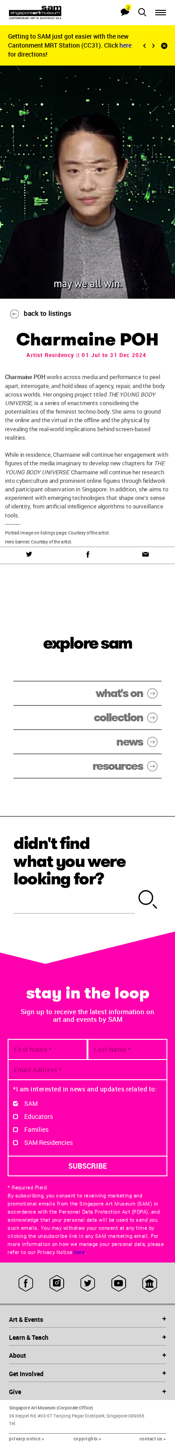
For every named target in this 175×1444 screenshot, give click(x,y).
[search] (148, 900)
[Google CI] (149, 1283)
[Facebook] (87, 555)
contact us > (153, 1438)
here (125, 45)
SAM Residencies (48, 1142)
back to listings (47, 313)
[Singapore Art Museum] (48, 12)
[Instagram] (56, 1283)
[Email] (146, 555)
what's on (119, 693)
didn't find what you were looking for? (69, 861)
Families (36, 1129)
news (129, 742)
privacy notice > (26, 1438)
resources (117, 766)
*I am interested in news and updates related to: (85, 1089)
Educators (38, 1116)
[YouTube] (118, 1283)
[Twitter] (29, 555)
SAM (31, 1103)
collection (118, 717)
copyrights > (87, 1438)
